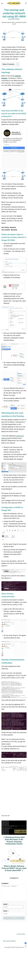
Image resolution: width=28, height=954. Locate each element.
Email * (6, 911)
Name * (5, 904)
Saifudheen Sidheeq (15, 19)
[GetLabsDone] (14, 3)
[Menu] (2, 3)
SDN (8, 815)
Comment (5, 883)
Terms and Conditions (9, 941)
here (18, 52)
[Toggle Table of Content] (16, 64)
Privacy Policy (21, 934)
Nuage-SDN (4, 815)
